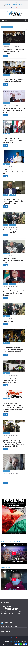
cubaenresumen (16, 46)
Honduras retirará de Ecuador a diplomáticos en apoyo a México (14, 110)
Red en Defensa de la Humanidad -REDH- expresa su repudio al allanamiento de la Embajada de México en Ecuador (14, 407)
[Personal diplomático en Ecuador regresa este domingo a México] (14, 366)
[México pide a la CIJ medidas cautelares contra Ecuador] (14, 67)
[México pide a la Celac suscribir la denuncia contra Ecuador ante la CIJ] (14, 126)
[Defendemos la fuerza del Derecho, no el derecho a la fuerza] (14, 156)
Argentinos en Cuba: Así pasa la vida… (11, 541)
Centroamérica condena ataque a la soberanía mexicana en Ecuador (12, 478)
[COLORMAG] (10, 605)
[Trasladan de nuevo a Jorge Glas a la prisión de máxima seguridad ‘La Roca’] (14, 187)
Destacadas (5, 194)
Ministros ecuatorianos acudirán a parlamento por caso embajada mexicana (13, 350)
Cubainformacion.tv (5, 631)
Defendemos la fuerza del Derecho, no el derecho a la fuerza (13, 171)
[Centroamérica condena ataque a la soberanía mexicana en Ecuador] (14, 462)
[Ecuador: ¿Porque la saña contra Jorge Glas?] (14, 218)
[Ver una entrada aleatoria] (25, 20)
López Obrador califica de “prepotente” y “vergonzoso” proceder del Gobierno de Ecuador (13, 292)
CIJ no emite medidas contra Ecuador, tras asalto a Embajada (13, 51)
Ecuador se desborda (10, 321)
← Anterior (4, 488)
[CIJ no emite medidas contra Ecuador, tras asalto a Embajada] (14, 37)
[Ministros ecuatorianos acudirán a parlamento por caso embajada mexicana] (14, 335)
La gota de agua (5, 567)
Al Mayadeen (4, 629)
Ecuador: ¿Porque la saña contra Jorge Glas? (12, 231)
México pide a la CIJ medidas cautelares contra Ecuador (13, 80)
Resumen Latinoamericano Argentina (9, 626)
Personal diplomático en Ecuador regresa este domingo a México (12, 380)
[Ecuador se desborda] (14, 309)
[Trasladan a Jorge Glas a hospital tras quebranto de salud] (14, 246)
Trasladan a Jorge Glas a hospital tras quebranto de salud (13, 260)
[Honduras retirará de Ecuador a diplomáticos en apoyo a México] (14, 96)
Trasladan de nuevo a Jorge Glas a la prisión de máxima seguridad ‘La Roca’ (13, 201)
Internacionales (6, 44)
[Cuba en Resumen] (3, 20)
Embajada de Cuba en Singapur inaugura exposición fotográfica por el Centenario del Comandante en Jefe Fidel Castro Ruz (14, 4)
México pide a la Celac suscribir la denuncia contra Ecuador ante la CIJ (13, 140)
